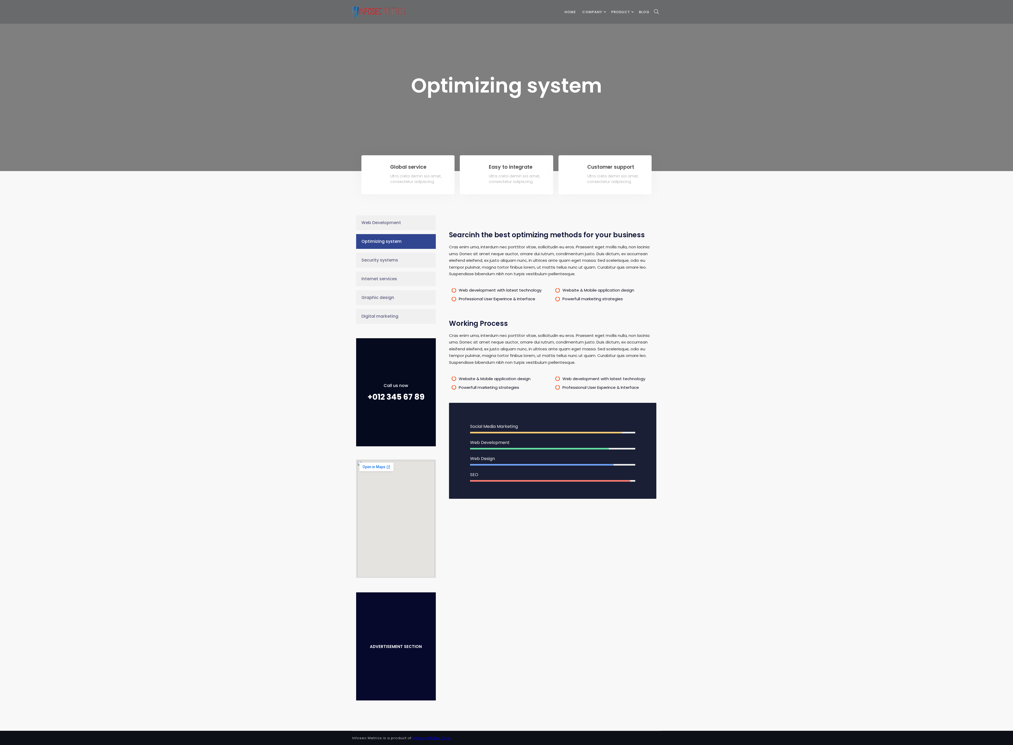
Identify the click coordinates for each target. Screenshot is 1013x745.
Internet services (379, 279)
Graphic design (377, 297)
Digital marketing (379, 316)
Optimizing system (381, 241)
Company (592, 11)
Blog (644, 11)
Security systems (379, 260)
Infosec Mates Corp (432, 738)
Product (620, 11)
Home (570, 11)
